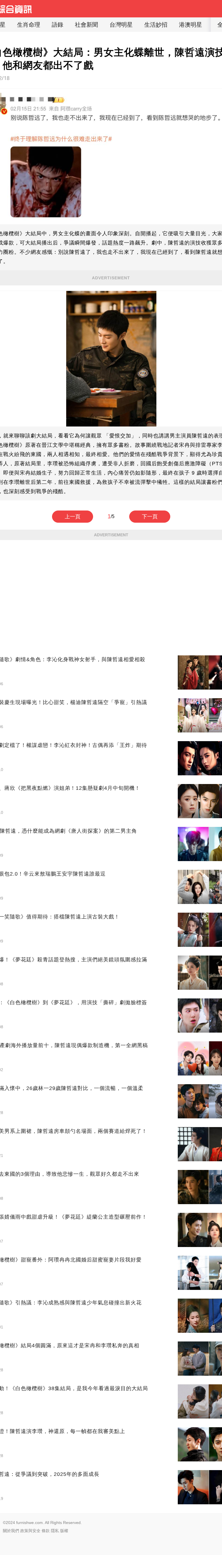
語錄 (57, 24)
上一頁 (72, 516)
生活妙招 (155, 24)
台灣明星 (121, 24)
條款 (46, 1530)
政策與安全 (30, 1530)
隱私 (55, 1530)
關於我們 (11, 1530)
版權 (64, 1530)
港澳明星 (190, 24)
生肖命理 (28, 24)
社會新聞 (86, 24)
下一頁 (150, 516)
